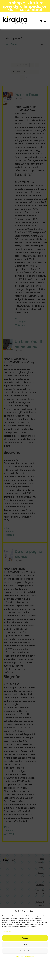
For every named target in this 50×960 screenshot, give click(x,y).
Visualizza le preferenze (25, 951)
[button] (46, 911)
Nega (25, 944)
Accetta (25, 938)
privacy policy (29, 957)
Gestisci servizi (8, 931)
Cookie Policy (19, 957)
